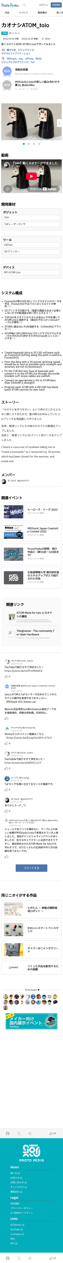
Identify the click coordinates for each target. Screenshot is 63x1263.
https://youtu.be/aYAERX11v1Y (23, 763)
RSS (12, 1239)
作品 (7, 12)
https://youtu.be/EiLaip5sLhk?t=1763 (29, 738)
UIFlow (8, 245)
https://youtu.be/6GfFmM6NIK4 (23, 671)
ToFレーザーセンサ (15, 224)
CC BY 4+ (16, 33)
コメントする (31, 868)
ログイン (43, 5)
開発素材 (42, 12)
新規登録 (56, 5)
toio (6, 217)
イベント (23, 12)
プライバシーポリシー (21, 1208)
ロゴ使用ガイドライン (21, 1213)
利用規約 (14, 1203)
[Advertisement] (31, 1066)
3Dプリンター (12, 252)
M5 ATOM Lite (12, 272)
